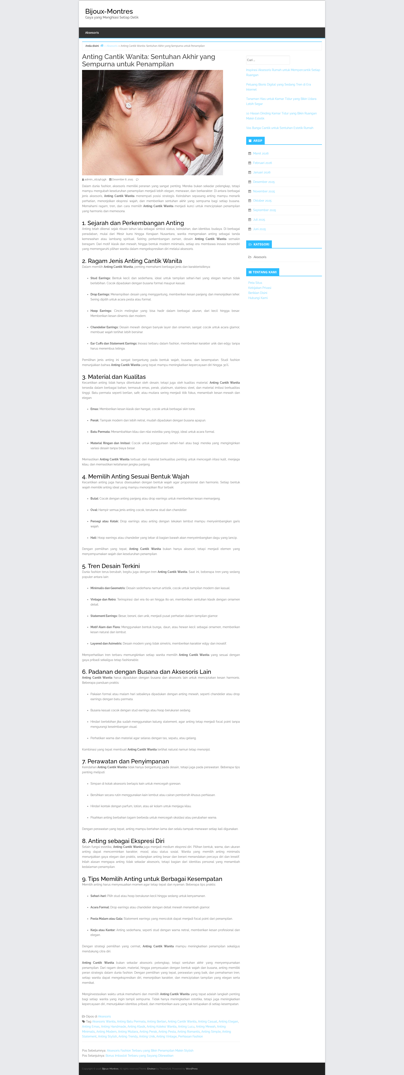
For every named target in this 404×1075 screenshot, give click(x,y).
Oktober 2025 (262, 200)
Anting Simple (211, 1031)
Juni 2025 (259, 229)
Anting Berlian (156, 1021)
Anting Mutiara (128, 1031)
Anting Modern (106, 1031)
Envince (151, 1068)
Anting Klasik (136, 1026)
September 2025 (264, 210)
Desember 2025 (264, 182)
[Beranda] (102, 45)
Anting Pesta (167, 1031)
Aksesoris (92, 33)
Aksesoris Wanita (104, 1021)
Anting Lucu (186, 1026)
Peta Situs (255, 282)
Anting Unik (147, 1036)
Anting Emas (91, 1026)
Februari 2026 (262, 163)
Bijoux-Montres (109, 11)
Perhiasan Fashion (190, 1036)
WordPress (192, 1068)
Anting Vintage (166, 1036)
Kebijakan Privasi (259, 288)
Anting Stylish (107, 1036)
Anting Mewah (205, 1026)
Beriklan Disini (257, 293)
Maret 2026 (260, 153)
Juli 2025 (259, 219)
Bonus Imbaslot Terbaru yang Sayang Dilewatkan (139, 1055)
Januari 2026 (261, 172)
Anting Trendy (128, 1036)
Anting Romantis (188, 1031)
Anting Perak (148, 1031)
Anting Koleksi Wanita (162, 1026)
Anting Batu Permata (131, 1021)
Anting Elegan (228, 1021)
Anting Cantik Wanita (182, 1021)
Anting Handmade (113, 1026)
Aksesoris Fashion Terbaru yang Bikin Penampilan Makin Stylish (150, 1050)
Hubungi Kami (258, 298)
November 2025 (264, 191)
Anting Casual (207, 1021)
